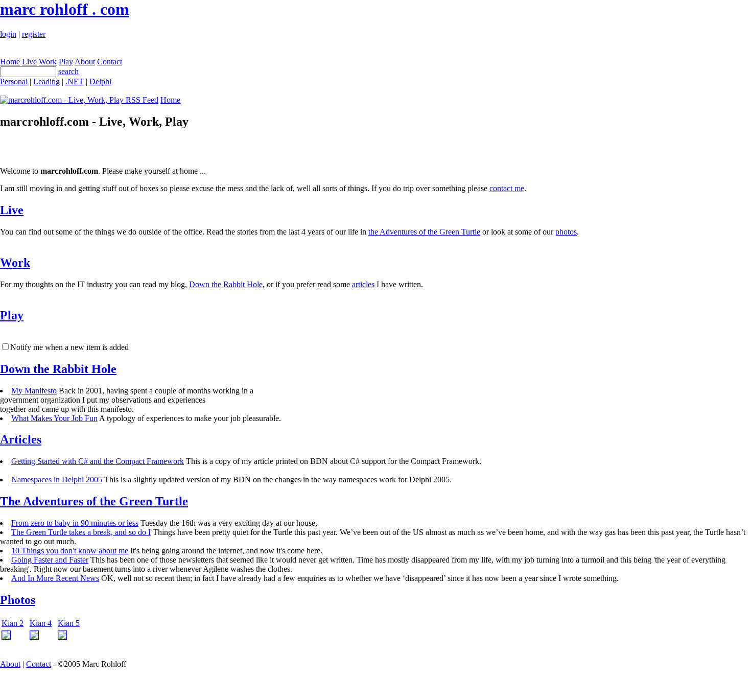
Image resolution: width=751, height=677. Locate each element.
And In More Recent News (55, 578)
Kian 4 (41, 623)
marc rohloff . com (64, 9)
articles (363, 284)
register (33, 34)
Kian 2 (13, 623)
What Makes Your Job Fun (54, 418)
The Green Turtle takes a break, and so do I (81, 532)
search (68, 71)
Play (66, 61)
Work (48, 61)
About (85, 61)
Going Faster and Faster (49, 559)
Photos (17, 599)
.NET (74, 81)
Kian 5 (69, 623)
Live (29, 61)
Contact (109, 61)
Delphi (100, 81)
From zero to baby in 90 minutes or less (74, 523)
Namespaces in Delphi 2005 (56, 479)
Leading (46, 81)
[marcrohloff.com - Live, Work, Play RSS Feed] (79, 100)
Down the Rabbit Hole (226, 284)
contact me (506, 188)
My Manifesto (34, 390)
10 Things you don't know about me (69, 550)
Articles (20, 439)
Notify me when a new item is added (69, 347)
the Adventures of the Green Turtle (424, 231)
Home (10, 61)
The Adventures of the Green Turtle (94, 501)
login (8, 34)
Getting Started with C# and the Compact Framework (97, 461)
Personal (14, 81)
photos (566, 231)
